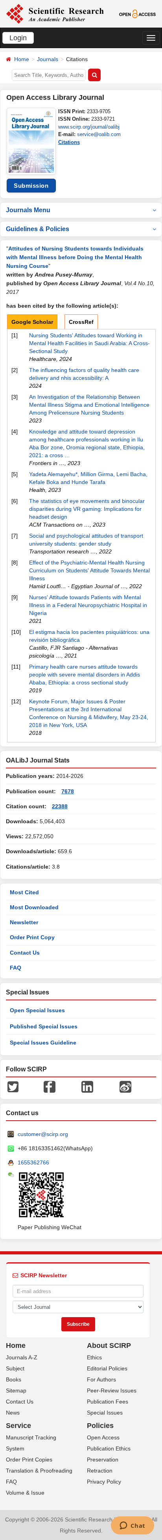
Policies (100, 1426)
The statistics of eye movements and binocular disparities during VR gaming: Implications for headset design (87, 509)
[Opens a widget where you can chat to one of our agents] (132, 1526)
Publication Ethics (109, 1448)
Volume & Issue (25, 1493)
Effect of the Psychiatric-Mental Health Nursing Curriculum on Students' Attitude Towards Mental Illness (89, 570)
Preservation (102, 1459)
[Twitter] (12, 1086)
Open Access (103, 1437)
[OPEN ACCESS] (137, 13)
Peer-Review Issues (111, 1390)
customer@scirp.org (43, 1134)
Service (18, 1426)
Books (13, 1379)
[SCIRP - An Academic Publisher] (55, 13)
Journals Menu (28, 210)
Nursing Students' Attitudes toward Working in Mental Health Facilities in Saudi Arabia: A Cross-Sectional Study (89, 343)
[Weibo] (125, 1086)
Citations (69, 142)
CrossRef (81, 322)
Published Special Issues (43, 1026)
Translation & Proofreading (39, 1470)
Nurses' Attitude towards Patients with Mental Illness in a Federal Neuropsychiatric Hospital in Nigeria (88, 605)
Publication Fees (107, 1401)
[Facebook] (49, 1086)
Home (21, 59)
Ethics (94, 1357)
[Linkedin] (87, 1086)
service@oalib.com (99, 134)
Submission (31, 185)
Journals (47, 59)
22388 (60, 806)
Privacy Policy (104, 1481)
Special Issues (105, 1412)
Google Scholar (32, 322)
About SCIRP (109, 1345)
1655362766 (33, 1162)
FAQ (15, 967)
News (13, 1412)
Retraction (99, 1470)
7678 (67, 791)
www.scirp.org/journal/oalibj (89, 127)
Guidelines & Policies (37, 229)
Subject (15, 1368)
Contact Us (25, 952)
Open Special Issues (37, 1010)
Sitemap (16, 1390)
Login (18, 38)
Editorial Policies (107, 1368)
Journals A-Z (21, 1357)
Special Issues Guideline (43, 1042)
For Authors (101, 1379)
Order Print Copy (32, 937)
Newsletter (24, 922)
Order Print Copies (29, 1459)
